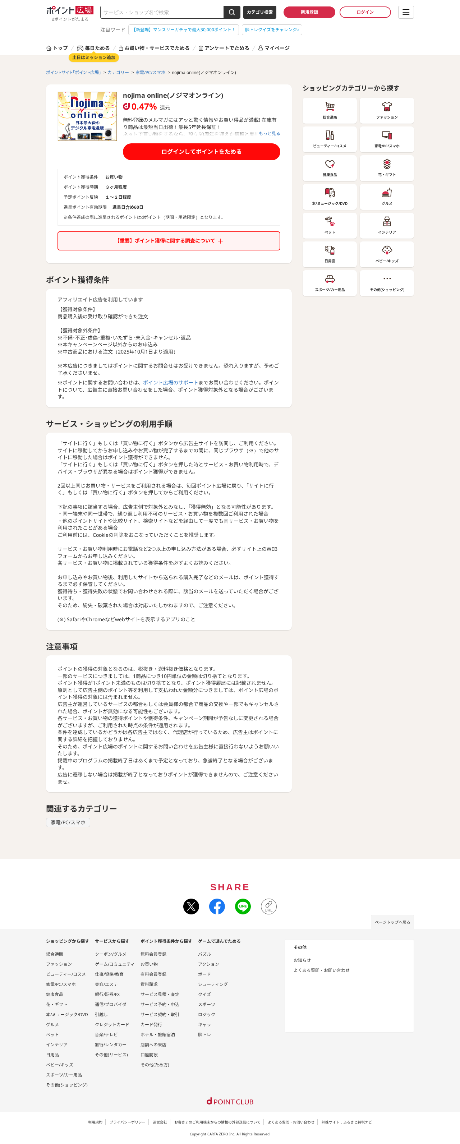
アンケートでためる (226, 48)
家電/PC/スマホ (68, 822)
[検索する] (232, 12)
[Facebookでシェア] (217, 906)
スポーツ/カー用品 (64, 1075)
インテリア (57, 1045)
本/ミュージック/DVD (67, 1014)
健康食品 (54, 994)
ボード (204, 974)
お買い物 (149, 964)
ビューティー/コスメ (66, 974)
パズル (204, 954)
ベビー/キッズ (59, 1065)
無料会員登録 (153, 954)
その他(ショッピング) (67, 1085)
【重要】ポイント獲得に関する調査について (165, 240)
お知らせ (302, 960)
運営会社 (160, 1122)
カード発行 (151, 1024)
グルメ (52, 1024)
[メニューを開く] (406, 12)
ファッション (59, 964)
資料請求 (149, 984)
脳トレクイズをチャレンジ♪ (272, 30)
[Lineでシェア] (243, 906)
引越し (101, 1014)
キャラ (204, 1024)
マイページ (277, 48)
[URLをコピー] (269, 906)
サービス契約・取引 (160, 1014)
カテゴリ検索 (260, 12)
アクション (208, 964)
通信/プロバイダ (110, 1004)
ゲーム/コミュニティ (115, 964)
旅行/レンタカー (110, 1045)
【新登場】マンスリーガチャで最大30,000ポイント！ (184, 30)
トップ (60, 48)
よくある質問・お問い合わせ (322, 970)
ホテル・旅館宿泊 (158, 1035)
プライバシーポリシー (128, 1122)
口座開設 (149, 1055)
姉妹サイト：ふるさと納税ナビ (347, 1122)
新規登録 (309, 12)
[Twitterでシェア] (191, 906)
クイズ (204, 994)
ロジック (206, 1014)
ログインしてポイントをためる (201, 152)
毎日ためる (97, 48)
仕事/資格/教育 (109, 974)
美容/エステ (106, 984)
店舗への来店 (153, 1045)
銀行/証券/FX (107, 994)
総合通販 (54, 954)
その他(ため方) (155, 1065)
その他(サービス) (111, 1055)
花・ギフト (57, 1004)
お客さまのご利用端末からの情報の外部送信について (217, 1122)
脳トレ (204, 1035)
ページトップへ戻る (392, 922)
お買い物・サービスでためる (157, 48)
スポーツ (206, 1004)
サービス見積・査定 (160, 994)
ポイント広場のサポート (170, 382)
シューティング (213, 984)
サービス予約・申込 (160, 1004)
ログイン (365, 12)
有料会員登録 (153, 974)
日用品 (52, 1055)
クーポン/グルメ (110, 954)
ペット (52, 1035)
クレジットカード (112, 1024)
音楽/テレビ (106, 1035)
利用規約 (95, 1122)
